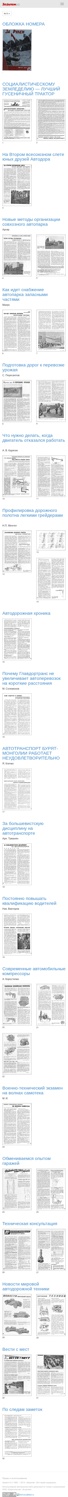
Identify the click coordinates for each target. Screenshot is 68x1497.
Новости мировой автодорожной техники (25, 1286)
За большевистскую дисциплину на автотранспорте (22, 828)
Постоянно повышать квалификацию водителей (29, 900)
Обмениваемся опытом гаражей (26, 1160)
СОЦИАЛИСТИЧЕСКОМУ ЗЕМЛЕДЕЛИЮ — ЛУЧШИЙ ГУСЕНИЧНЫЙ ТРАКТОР (31, 89)
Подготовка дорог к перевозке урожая (33, 367)
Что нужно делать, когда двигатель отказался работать (33, 437)
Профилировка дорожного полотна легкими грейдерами (32, 512)
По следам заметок (22, 1409)
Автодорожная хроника (26, 613)
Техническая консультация (29, 1223)
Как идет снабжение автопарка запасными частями (25, 294)
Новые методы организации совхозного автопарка (31, 221)
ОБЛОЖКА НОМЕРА (23, 24)
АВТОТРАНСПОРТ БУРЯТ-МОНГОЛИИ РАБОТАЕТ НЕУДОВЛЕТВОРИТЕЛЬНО (31, 753)
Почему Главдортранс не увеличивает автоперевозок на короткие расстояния (31, 678)
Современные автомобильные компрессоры (34, 970)
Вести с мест (15, 1349)
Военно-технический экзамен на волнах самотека (32, 1090)
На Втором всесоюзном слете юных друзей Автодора (33, 156)
